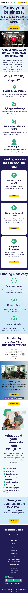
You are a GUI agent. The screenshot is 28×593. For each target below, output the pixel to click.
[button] (14, 2)
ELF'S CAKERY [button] (19, 398)
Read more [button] (14, 356)
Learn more (17, 71)
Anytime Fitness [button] (9, 398)
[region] (14, 380)
